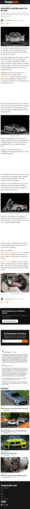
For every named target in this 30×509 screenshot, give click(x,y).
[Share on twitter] (4, 23)
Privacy (2, 496)
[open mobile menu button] (1, 2)
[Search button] (26, 2)
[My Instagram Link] (7, 505)
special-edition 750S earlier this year (12, 252)
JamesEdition (5, 76)
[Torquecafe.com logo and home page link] (12, 2)
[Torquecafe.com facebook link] (2, 505)
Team (2, 492)
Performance (6, 429)
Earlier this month (6, 261)
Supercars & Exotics (8, 6)
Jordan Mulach (8, 20)
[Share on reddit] (7, 23)
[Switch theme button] (28, 2)
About (2, 490)
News (3, 6)
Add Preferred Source (11, 321)
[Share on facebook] (2, 23)
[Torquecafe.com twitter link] (4, 505)
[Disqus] (15, 367)
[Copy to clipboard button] (10, 23)
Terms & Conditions (5, 498)
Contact (2, 494)
